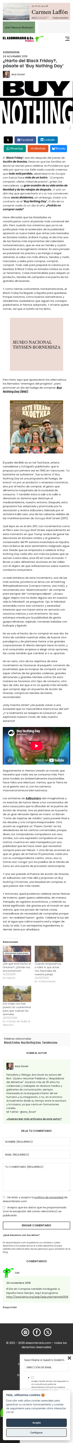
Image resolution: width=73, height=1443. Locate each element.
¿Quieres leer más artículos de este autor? (34, 1119)
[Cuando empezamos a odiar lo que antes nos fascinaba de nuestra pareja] (49, 954)
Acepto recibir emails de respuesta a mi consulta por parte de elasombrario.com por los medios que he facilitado (50, 1385)
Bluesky (60, 148)
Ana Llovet (18, 74)
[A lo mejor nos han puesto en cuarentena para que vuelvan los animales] (17, 994)
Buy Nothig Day (31, 1042)
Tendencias (49, 1042)
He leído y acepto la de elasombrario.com (35, 1199)
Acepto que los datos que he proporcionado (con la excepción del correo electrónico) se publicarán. (34, 1211)
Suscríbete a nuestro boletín (44, 1360)
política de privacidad (49, 1197)
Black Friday (12, 1042)
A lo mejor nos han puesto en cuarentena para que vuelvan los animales (17, 1009)
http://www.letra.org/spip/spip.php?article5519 (37, 1297)
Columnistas (11, 52)
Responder (10, 1307)
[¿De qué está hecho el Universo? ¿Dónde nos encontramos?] (17, 954)
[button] (23, 39)
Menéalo (40, 148)
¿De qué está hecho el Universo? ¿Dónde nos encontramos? (17, 967)
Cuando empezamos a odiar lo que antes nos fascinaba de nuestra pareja (48, 969)
